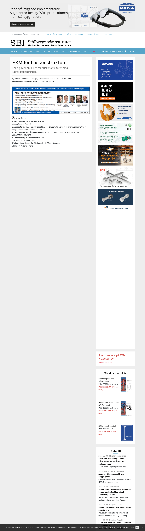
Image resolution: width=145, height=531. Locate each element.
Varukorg (117, 51)
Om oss (87, 51)
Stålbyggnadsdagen (74, 34)
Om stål (14, 51)
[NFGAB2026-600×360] (115, 199)
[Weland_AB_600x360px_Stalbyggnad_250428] (115, 70)
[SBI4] (72, 16)
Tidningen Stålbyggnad (52, 34)
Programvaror (74, 51)
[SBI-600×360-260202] (115, 155)
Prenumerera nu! (105, 362)
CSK (37, 51)
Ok (137, 527)
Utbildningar (27, 51)
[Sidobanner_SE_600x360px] (115, 177)
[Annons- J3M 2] (115, 92)
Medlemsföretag (56, 51)
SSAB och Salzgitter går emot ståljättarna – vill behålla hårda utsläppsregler (111, 461)
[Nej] (142, 528)
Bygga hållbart (93, 34)
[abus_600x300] (115, 112)
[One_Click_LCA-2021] (115, 133)
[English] (94, 51)
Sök (106, 51)
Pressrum (108, 34)
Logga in (130, 51)
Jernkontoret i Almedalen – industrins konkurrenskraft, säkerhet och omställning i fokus (114, 492)
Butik (44, 51)
